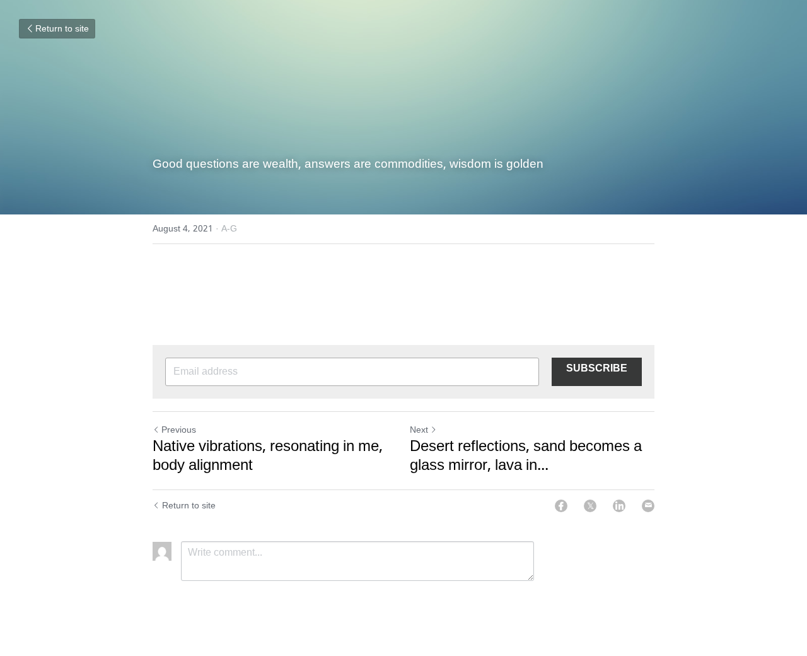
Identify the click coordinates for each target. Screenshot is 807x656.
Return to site (62, 29)
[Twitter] (590, 506)
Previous (178, 430)
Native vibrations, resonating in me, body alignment (268, 457)
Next (419, 430)
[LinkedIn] (619, 506)
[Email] (648, 506)
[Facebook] (561, 506)
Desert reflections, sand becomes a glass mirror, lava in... (526, 457)
